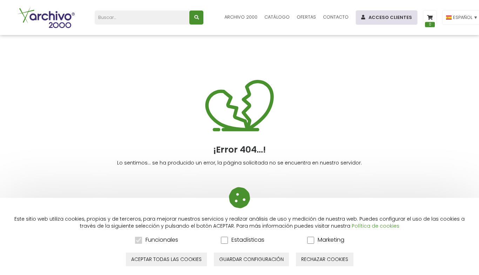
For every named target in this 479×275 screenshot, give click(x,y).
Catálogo (277, 17)
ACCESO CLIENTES (390, 17)
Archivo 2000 (240, 17)
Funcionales (162, 240)
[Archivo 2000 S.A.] (47, 17)
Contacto (336, 17)
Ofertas (306, 17)
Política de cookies (375, 225)
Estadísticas (247, 240)
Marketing (331, 240)
